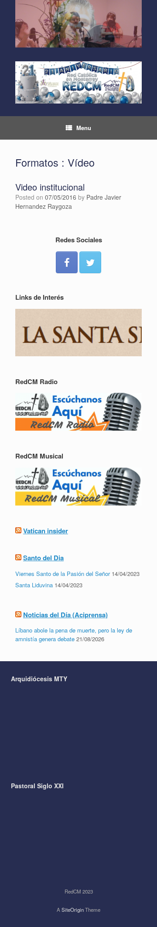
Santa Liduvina (34, 585)
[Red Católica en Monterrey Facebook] (67, 262)
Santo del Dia (43, 557)
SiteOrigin (72, 909)
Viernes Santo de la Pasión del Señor (62, 573)
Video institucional (50, 187)
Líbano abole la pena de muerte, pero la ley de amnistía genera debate (73, 634)
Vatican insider (45, 530)
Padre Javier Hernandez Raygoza (68, 202)
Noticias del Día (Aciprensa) (65, 614)
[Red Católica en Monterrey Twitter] (90, 262)
